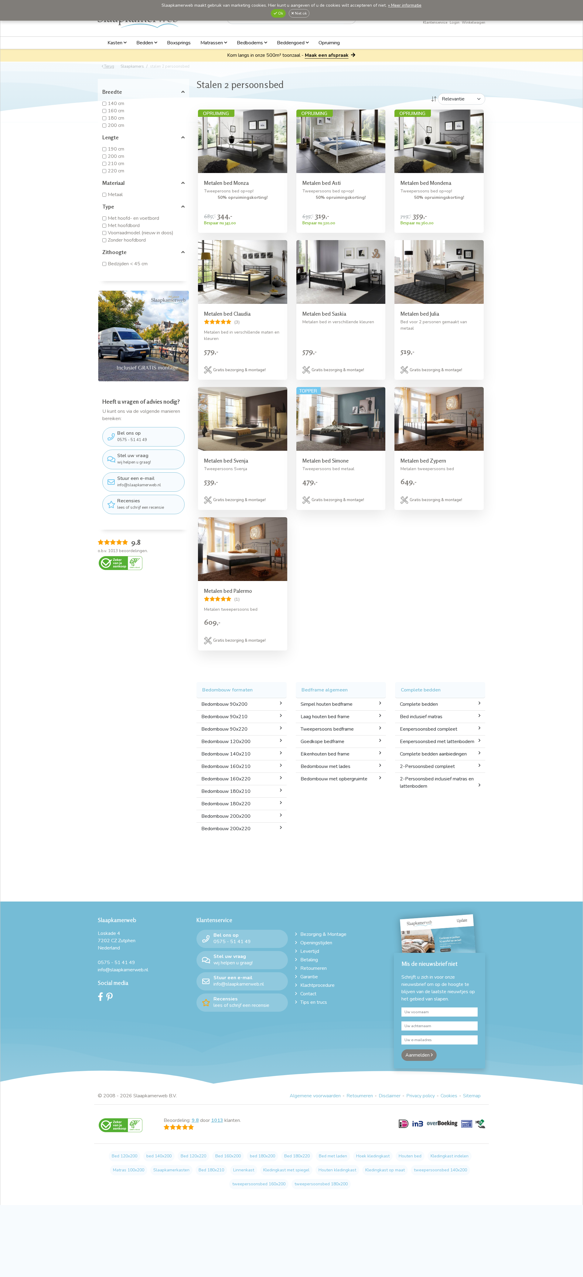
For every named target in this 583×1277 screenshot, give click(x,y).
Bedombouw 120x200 (226, 741)
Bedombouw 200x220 (226, 828)
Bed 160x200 (228, 1156)
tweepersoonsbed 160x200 (258, 1184)
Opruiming (329, 42)
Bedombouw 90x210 (224, 716)
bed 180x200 (262, 1156)
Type (108, 206)
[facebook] (102, 998)
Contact (308, 993)
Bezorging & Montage (323, 934)
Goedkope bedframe (322, 741)
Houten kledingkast (337, 1170)
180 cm (116, 118)
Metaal (115, 194)
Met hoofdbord (124, 225)
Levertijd (309, 951)
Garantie (309, 976)
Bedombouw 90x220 (224, 729)
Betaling (309, 959)
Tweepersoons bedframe (327, 729)
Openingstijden (316, 942)
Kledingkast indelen (450, 1156)
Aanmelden (418, 1055)
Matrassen (212, 42)
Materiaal (113, 182)
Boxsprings (179, 42)
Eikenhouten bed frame (325, 754)
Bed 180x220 (297, 1156)
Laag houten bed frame (325, 716)
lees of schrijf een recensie (140, 504)
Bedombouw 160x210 (226, 766)
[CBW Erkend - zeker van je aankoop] (120, 562)
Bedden (145, 42)
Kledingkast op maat (385, 1170)
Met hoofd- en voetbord (133, 218)
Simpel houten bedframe (327, 704)
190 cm (116, 149)
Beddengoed (291, 42)
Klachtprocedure (317, 985)
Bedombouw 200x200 (226, 816)
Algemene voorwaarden (315, 1095)
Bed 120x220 (193, 1156)
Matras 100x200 (128, 1170)
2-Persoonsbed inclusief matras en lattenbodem (437, 783)
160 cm (116, 110)
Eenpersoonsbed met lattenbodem (437, 741)
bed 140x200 (159, 1156)
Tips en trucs (313, 1002)
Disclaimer (390, 1095)
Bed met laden (333, 1156)
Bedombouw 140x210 (226, 754)
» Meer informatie (404, 5)
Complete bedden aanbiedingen (433, 754)
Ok (280, 13)
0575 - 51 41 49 (132, 436)
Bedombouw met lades (325, 766)
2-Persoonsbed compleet (427, 766)
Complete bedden (419, 704)
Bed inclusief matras (421, 716)
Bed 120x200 (124, 1156)
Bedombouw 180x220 (226, 803)
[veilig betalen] (442, 1127)
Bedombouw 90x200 (224, 704)
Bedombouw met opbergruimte (334, 779)
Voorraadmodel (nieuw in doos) (140, 232)
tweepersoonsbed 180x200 (321, 1184)
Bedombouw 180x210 (226, 791)
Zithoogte (114, 252)
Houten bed (410, 1156)
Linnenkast (243, 1170)
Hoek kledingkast (373, 1156)
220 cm (116, 171)
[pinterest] (111, 998)
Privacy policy (420, 1095)
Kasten (115, 42)
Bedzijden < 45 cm (128, 263)
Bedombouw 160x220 (226, 779)
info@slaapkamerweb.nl (139, 481)
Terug (108, 66)
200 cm (116, 125)
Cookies (449, 1095)
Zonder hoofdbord (127, 240)
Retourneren (313, 968)
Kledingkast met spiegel (286, 1170)
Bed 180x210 (211, 1170)
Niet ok (300, 13)
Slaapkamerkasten (171, 1170)
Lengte (110, 137)
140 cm (116, 103)
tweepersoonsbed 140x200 (440, 1170)
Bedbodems (250, 42)
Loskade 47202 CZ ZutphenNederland (116, 940)
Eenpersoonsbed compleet (428, 729)
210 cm (116, 163)
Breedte (112, 91)
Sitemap (472, 1095)
